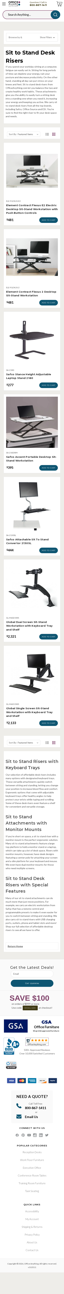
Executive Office (32, 1167)
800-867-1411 (38, 5)
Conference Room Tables (32, 1175)
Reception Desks (32, 1152)
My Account (32, 1219)
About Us (32, 1242)
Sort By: (13, 134)
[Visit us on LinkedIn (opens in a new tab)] (41, 1135)
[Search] (55, 14)
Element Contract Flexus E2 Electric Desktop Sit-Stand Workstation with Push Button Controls (32, 209)
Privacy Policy (32, 1234)
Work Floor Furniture (32, 1159)
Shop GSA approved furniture (46, 1031)
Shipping (26, 1226)
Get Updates (32, 983)
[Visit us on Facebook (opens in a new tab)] (17, 1135)
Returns (37, 1226)
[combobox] (29, 14)
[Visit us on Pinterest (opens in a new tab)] (23, 1135)
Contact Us (32, 1250)
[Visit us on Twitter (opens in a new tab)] (47, 1135)
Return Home (15, 946)
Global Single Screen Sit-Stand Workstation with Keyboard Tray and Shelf (29, 712)
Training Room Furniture (32, 1183)
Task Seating (32, 1191)
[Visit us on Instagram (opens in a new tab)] (35, 1135)
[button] (32, 37)
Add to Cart (48, 220)
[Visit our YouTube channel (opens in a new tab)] (29, 1135)
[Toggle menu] (4, 4)
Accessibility (32, 1211)
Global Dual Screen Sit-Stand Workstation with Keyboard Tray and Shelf (29, 625)
